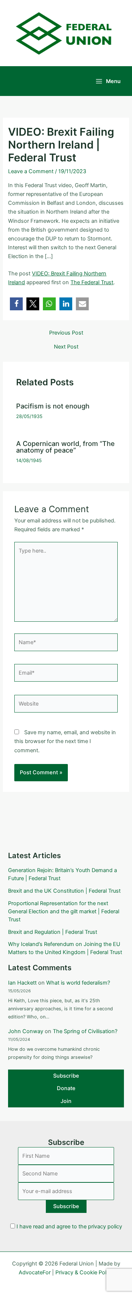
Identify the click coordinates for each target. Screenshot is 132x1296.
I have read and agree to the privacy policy (69, 1226)
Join (66, 1101)
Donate (66, 1088)
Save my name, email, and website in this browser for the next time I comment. (65, 741)
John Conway (25, 1031)
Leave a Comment (31, 171)
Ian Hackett (22, 982)
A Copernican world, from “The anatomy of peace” (65, 446)
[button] (16, 303)
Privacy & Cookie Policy (84, 1272)
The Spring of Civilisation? (85, 1031)
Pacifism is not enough (52, 406)
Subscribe (66, 1075)
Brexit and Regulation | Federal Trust (52, 932)
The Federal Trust (91, 282)
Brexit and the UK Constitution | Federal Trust (64, 891)
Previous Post (66, 333)
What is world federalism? (78, 982)
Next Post (66, 347)
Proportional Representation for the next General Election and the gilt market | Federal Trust (63, 911)
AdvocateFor (35, 1272)
